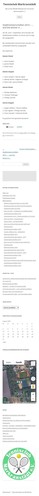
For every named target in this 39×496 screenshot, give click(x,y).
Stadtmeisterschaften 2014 (12, 266)
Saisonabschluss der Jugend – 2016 (15, 253)
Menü (19, 17)
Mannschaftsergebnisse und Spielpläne (15, 428)
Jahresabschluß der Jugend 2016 (14, 250)
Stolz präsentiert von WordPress (22, 492)
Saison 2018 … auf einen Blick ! (13, 221)
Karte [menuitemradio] (8, 362)
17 (3, 334)
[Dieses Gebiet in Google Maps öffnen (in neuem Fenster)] (6, 402)
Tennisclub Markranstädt (19, 4)
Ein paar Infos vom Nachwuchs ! (13, 291)
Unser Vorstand (8, 436)
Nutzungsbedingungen (30, 402)
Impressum (6, 423)
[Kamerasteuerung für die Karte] (33, 379)
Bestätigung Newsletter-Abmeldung (14, 415)
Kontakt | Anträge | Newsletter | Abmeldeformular (19, 426)
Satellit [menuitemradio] (19, 362)
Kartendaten (20, 402)
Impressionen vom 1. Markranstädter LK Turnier (19, 216)
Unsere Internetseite (28, 149)
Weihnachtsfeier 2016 (11, 247)
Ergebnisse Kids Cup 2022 (12, 208)
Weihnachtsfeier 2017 (11, 234)
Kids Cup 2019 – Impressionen (13, 219)
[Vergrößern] (33, 394)
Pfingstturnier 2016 (10, 258)
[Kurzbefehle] (14, 403)
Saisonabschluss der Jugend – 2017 (15, 237)
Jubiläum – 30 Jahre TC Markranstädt (14, 286)
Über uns (5, 193)
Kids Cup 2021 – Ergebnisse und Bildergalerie (18, 211)
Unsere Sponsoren (9, 439)
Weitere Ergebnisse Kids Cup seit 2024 (16, 203)
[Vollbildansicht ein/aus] (33, 363)
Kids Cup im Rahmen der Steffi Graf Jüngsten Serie (20, 260)
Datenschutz (7, 418)
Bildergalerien (7, 201)
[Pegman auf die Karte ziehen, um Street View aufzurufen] (33, 386)
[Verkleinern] (33, 399)
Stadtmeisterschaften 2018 (12, 229)
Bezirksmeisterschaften (10, 284)
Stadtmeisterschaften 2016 (12, 255)
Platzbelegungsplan (9, 198)
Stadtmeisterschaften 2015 (12, 263)
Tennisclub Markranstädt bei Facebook (16, 349)
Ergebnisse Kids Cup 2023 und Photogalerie (18, 206)
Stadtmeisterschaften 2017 (12, 240)
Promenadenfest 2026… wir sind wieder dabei (17, 294)
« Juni (4, 342)
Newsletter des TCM (9, 195)
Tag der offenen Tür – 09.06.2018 (14, 232)
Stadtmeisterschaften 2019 (12, 214)
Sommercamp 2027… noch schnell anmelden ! (17, 289)
